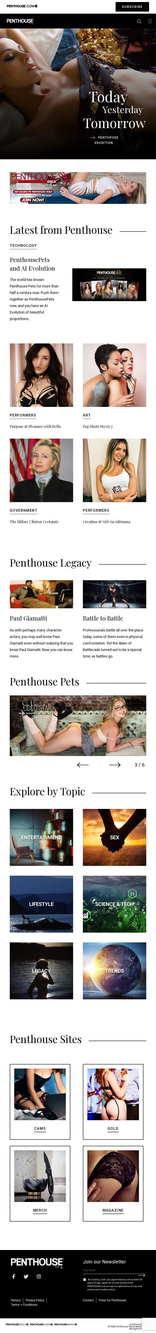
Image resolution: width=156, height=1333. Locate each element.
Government (24, 510)
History (16, 1300)
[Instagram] (38, 1276)
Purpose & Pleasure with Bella (35, 426)
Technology (23, 245)
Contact (88, 1300)
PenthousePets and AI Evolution (32, 264)
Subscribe (132, 7)
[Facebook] (13, 1276)
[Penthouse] (20, 21)
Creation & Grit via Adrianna (106, 521)
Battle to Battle (103, 618)
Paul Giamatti (28, 618)
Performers (23, 415)
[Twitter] (26, 1276)
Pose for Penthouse (112, 1300)
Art (87, 415)
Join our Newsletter (104, 1262)
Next (115, 765)
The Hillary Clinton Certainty (34, 521)
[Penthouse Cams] (41, 1324)
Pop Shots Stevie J (98, 426)
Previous (82, 765)
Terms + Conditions (24, 1305)
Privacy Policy (35, 1300)
